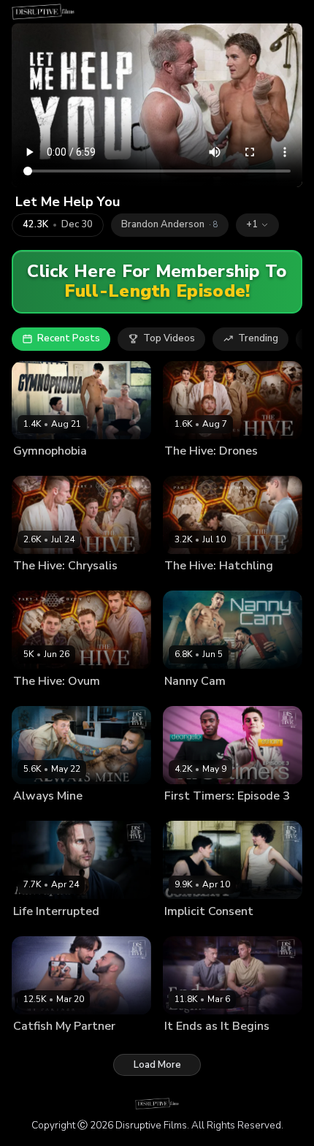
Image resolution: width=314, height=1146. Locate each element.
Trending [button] (258, 338)
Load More (157, 1064)
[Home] (43, 12)
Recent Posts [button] (68, 338)
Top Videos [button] (169, 338)
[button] (257, 225)
